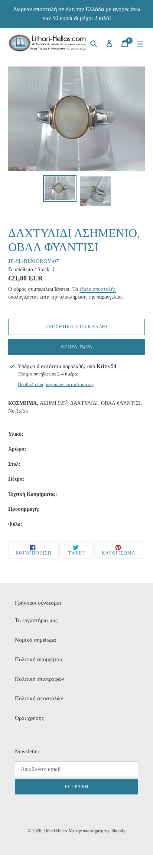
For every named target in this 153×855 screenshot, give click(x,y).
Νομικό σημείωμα (35, 640)
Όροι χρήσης (29, 718)
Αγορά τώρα (76, 347)
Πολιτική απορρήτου (38, 659)
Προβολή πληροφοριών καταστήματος (56, 384)
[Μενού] (140, 43)
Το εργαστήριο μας (36, 620)
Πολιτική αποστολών (39, 698)
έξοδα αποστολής (97, 289)
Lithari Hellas (55, 830)
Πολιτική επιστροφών (39, 679)
